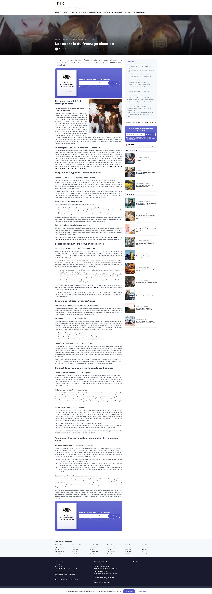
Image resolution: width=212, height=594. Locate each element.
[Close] (136, 285)
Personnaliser (142, 591)
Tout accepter (129, 591)
